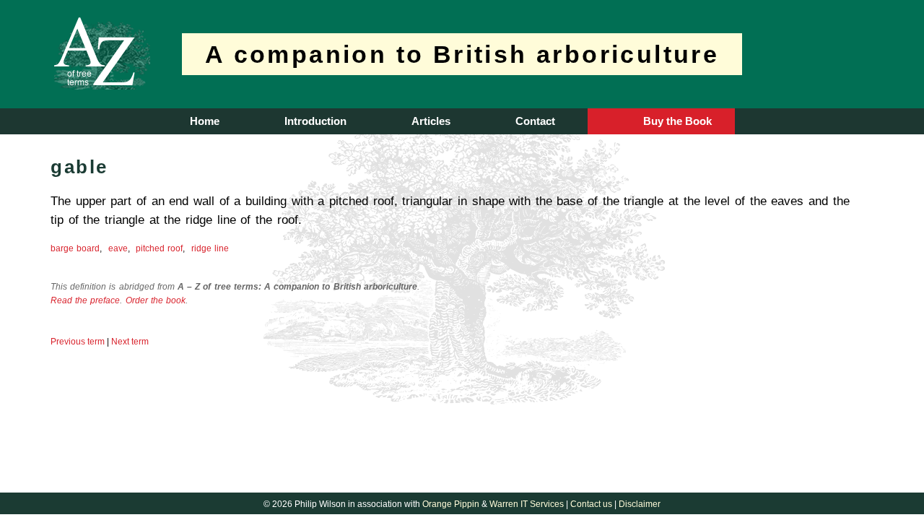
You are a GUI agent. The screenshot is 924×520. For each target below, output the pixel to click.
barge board (75, 248)
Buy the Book (677, 121)
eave (118, 248)
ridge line (210, 248)
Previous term (78, 342)
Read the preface (85, 300)
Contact (535, 121)
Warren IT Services (526, 504)
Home (204, 121)
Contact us (591, 504)
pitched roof (159, 248)
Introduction (315, 121)
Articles (430, 121)
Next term (130, 342)
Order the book (156, 300)
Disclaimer (640, 504)
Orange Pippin (450, 504)
